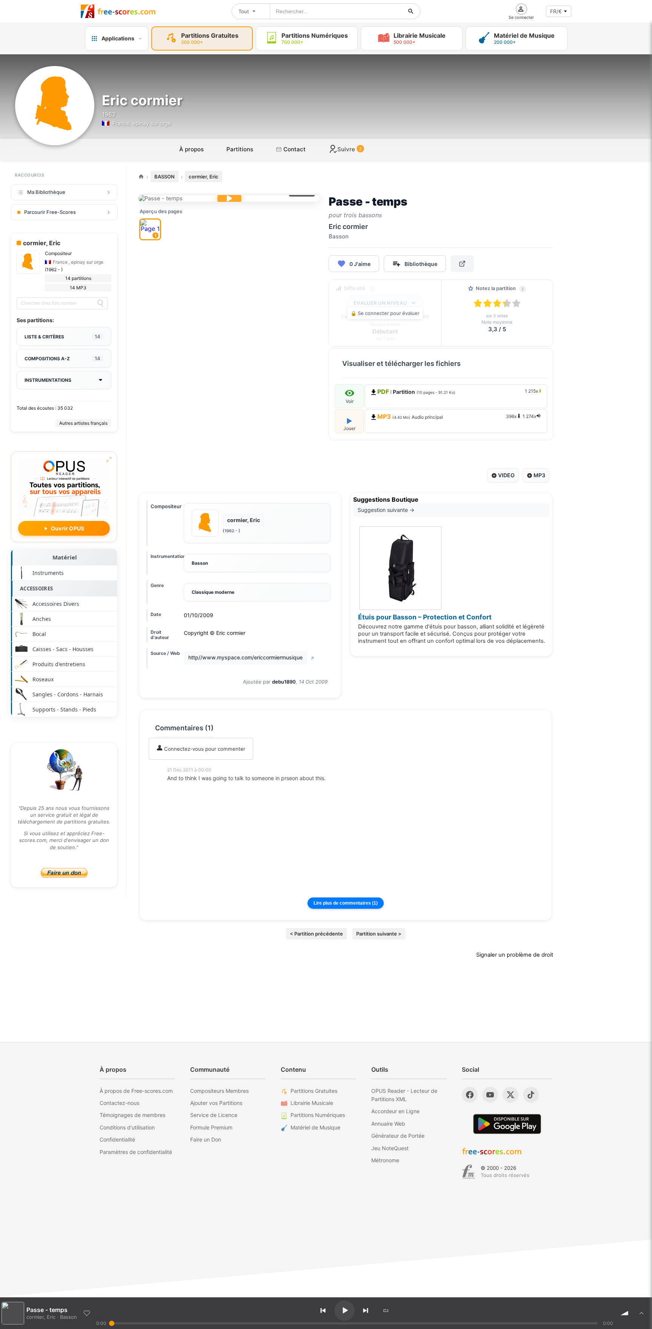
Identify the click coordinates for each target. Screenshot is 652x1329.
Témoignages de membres (132, 1115)
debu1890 (284, 682)
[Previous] (323, 1310)
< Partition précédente (316, 934)
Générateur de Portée (397, 1135)
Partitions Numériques (318, 1115)
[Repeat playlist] (386, 1310)
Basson (200, 563)
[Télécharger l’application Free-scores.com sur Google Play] (507, 1124)
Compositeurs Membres (219, 1091)
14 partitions (78, 278)
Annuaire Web (388, 1123)
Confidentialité (117, 1139)
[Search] (100, 303)
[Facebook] (470, 1095)
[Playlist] (641, 1313)
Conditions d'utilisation (127, 1127)
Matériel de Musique (315, 1127)
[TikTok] (531, 1095)
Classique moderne (213, 592)
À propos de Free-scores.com (136, 1091)
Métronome (385, 1160)
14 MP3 (78, 287)
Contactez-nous (119, 1103)
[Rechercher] (411, 11)
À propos (191, 149)
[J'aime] (86, 1313)
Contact (294, 149)
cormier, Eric (203, 177)
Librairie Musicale (312, 1103)
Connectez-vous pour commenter (204, 749)
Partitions (239, 149)
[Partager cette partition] (462, 263)
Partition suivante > (378, 934)
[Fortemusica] (468, 1172)
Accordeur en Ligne (395, 1111)
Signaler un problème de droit (514, 954)
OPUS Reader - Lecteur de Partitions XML (404, 1095)
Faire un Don (205, 1139)
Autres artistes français (83, 423)
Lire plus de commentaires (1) (346, 903)
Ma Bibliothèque (46, 192)
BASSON (164, 177)
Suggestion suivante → (386, 510)
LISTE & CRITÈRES (62, 336)
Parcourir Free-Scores (50, 212)
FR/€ (556, 11)
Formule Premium (211, 1127)
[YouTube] (490, 1095)
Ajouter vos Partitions (216, 1103)
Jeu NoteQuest (390, 1148)
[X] (510, 1095)
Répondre (184, 788)
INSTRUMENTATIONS (48, 380)
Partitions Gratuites (314, 1091)
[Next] (365, 1310)
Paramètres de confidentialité (136, 1152)
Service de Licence (213, 1115)
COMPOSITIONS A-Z (62, 358)
